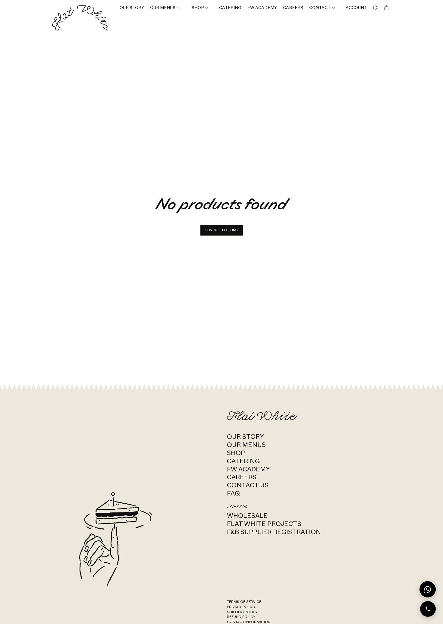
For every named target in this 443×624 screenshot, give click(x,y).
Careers (241, 477)
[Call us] (428, 609)
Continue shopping (222, 230)
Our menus (246, 444)
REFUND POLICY (241, 617)
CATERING (243, 461)
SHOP (236, 453)
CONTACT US (248, 485)
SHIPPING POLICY (242, 612)
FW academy (248, 469)
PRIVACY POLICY (241, 607)
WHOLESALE (247, 515)
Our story (245, 436)
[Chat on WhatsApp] (427, 589)
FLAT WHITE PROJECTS (264, 523)
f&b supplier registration (274, 532)
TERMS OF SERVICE (244, 602)
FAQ (233, 493)
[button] (165, 8)
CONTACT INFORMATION (249, 622)
